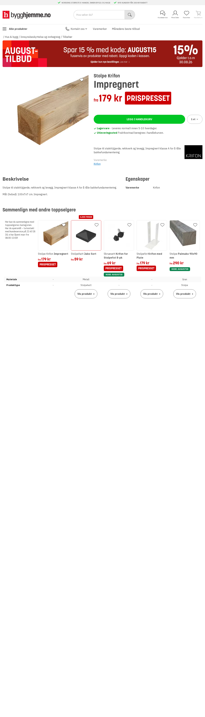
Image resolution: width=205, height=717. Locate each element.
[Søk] (130, 14)
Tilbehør (67, 36)
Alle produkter (18, 28)
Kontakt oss (78, 28)
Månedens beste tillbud (126, 28)
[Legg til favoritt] (81, 79)
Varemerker (100, 28)
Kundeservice (163, 18)
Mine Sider (175, 18)
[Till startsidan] (27, 15)
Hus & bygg (11, 36)
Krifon (97, 163)
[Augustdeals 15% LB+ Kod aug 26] (102, 53)
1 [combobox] (193, 119)
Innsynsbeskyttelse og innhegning (40, 36)
